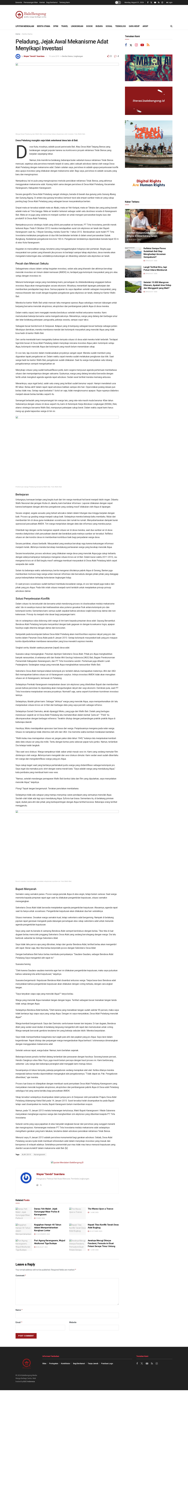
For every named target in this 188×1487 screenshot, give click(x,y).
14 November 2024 (42, 1234)
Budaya (99, 26)
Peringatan (53, 1363)
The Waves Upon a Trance (100, 1209)
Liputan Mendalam (25, 26)
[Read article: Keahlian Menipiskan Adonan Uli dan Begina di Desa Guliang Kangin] (148, 226)
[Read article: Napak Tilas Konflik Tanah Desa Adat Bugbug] (77, 1229)
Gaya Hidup (134, 26)
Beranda (19, 2)
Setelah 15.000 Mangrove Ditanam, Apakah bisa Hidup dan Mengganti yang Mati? (157, 285)
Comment (21, 1275)
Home (18, 34)
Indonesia (31, 1382)
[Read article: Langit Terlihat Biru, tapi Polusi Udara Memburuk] (133, 272)
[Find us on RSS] (159, 2)
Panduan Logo (107, 1363)
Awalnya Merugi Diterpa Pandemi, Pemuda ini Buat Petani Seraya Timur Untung (101, 1243)
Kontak (42, 2)
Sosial (109, 26)
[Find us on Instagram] (162, 2)
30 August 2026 (134, 240)
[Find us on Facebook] (147, 2)
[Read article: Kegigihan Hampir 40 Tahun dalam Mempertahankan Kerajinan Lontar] (24, 1229)
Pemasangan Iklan (31, 2)
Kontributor (65, 1363)
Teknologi (120, 26)
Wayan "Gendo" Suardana (34, 56)
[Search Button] (171, 26)
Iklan (44, 1363)
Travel (64, 26)
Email (19, 1322)
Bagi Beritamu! (52, 2)
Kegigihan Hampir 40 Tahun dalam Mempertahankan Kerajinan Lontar (47, 1227)
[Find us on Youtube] (155, 2)
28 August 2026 (151, 273)
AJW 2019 (26, 1155)
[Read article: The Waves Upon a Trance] (77, 1213)
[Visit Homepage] (31, 14)
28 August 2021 (41, 1247)
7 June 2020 (93, 1250)
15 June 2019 (54, 56)
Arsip (145, 26)
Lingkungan (77, 26)
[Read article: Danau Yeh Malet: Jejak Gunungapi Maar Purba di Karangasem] (24, 1213)
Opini (55, 26)
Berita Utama (43, 26)
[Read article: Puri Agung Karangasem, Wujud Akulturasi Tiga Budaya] (24, 1245)
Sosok (89, 26)
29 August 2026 (151, 261)
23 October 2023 (95, 1231)
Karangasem (39, 1155)
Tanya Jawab (93, 1363)
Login (170, 2)
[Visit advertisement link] (67, 1162)
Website (72, 1322)
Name (19, 1310)
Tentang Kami (64, 2)
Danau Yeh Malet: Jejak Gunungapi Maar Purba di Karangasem (46, 1212)
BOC (25, 1382)
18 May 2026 (40, 1218)
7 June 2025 (93, 1212)
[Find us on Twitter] (151, 2)
